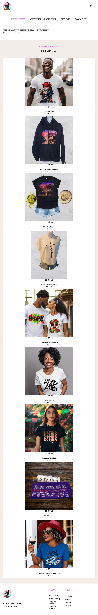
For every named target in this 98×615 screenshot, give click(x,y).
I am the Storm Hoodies (49, 169)
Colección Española (49, 458)
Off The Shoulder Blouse (49, 285)
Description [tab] (18, 19)
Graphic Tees (49, 111)
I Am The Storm (49, 227)
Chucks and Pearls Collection (49, 573)
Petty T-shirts (49, 400)
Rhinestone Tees (49, 516)
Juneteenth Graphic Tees (49, 342)
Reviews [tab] (65, 19)
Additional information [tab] (42, 19)
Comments (81, 19)
